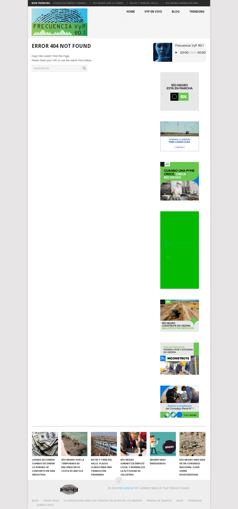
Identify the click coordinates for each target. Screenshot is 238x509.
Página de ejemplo (159, 500)
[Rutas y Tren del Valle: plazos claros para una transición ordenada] (104, 444)
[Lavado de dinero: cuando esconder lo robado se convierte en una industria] (45, 444)
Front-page (51, 500)
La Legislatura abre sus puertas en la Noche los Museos (103, 500)
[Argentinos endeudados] (163, 444)
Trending (197, 11)
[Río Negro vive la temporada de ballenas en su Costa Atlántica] (74, 444)
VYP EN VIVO (153, 11)
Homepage (195, 500)
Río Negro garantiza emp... (182, 3)
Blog (176, 11)
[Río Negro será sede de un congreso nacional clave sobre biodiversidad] (192, 444)
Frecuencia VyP (128, 488)
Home (130, 11)
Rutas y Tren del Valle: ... (145, 3)
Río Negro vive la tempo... (109, 3)
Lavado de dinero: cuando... (70, 3)
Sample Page (45, 504)
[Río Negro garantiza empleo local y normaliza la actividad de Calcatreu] (133, 444)
